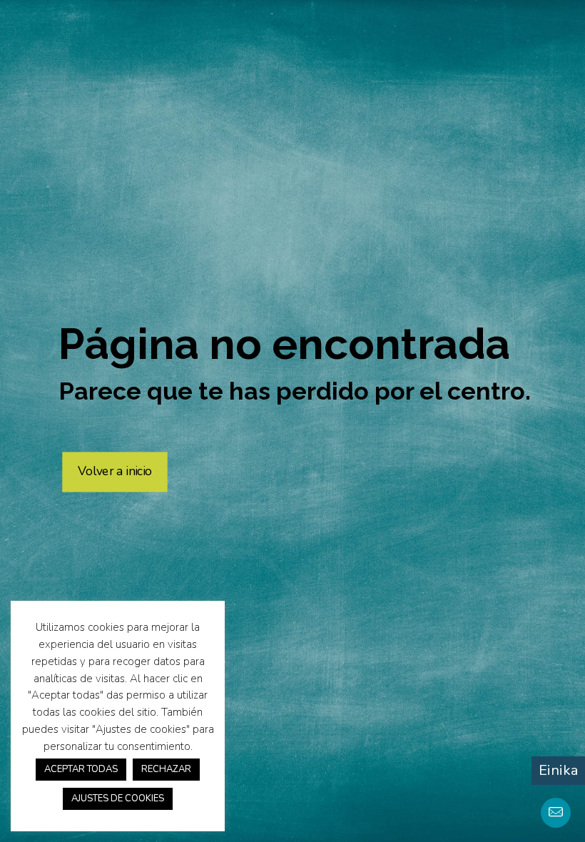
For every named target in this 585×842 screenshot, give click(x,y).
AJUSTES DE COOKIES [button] (117, 798)
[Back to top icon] (516, 813)
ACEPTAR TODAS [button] (81, 769)
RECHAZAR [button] (166, 769)
